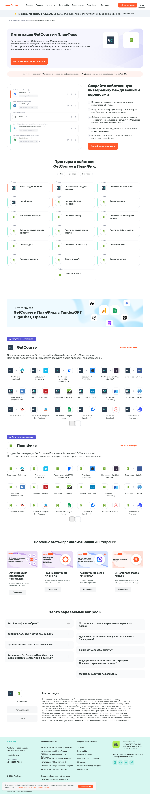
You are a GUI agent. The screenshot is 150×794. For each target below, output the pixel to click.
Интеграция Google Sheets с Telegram (57, 766)
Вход (142, 5)
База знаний (77, 5)
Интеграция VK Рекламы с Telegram (56, 747)
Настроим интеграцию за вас (89, 766)
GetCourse (26, 20)
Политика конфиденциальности (54, 779)
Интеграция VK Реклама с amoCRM (56, 758)
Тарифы (39, 5)
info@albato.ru (13, 755)
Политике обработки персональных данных (33, 787)
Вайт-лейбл (64, 5)
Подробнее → (129, 14)
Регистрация (129, 5)
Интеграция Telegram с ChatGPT (55, 769)
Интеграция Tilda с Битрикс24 (54, 762)
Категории (105, 5)
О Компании (82, 769)
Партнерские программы (88, 758)
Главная (9, 20)
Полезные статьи (84, 755)
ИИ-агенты (50, 5)
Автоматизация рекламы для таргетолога (18, 576)
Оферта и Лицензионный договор (55, 776)
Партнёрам (91, 5)
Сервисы (29, 5)
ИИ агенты (81, 762)
